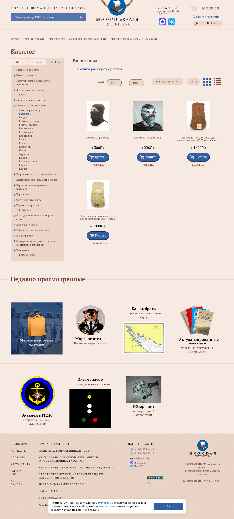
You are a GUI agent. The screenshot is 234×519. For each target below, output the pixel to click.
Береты (23, 94)
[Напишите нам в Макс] (162, 21)
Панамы (23, 150)
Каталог (15, 38)
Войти (211, 23)
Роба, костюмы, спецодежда (32, 230)
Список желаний (207, 17)
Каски (22, 139)
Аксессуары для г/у (29, 110)
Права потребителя (54, 444)
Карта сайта (20, 464)
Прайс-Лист (20, 444)
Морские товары (34, 38)
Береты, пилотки (28, 124)
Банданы (24, 117)
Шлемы (23, 165)
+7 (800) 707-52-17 (144, 453)
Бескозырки (26, 128)
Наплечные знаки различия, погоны (36, 179)
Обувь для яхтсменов (28, 200)
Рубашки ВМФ (24, 235)
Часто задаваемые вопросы (61, 484)
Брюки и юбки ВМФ (27, 69)
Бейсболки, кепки (29, 121)
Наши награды (50, 491)
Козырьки (25, 146)
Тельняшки (22, 250)
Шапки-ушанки (28, 161)
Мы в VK (139, 466)
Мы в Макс (140, 463)
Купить (100, 157)
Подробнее (98, 165)
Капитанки (25, 135)
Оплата (36, 8)
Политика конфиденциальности (65, 450)
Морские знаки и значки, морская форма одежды (77, 38)
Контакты (77, 8)
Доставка (55, 8)
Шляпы (23, 168)
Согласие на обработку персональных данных (76, 467)
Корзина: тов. (211, 8)
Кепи (22, 143)
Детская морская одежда (30, 90)
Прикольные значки (27, 224)
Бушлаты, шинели (26, 75)
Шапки (23, 157)
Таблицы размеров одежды (98, 69)
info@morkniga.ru (143, 458)
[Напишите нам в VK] (171, 21)
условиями (106, 502)
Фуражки (24, 154)
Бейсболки (25, 210)
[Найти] (81, 17)
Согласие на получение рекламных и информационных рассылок (68, 459)
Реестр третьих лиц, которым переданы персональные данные (71, 476)
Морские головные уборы (125, 38)
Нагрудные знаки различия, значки (36, 174)
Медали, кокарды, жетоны (31, 100)
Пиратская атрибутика (29, 205)
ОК (168, 506)
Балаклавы (151, 38)
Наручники (22, 194)
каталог (18, 8)
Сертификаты (50, 498)
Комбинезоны (27, 254)
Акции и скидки (17, 482)
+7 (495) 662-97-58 (166, 8)
